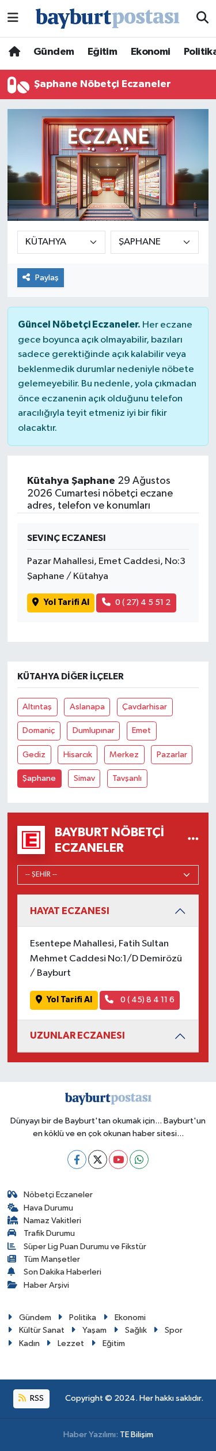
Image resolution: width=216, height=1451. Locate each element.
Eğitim (102, 52)
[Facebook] (76, 1159)
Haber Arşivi (46, 1285)
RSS (36, 1398)
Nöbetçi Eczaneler (58, 1194)
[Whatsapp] (139, 1159)
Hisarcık (77, 754)
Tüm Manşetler (52, 1259)
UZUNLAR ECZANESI (77, 1035)
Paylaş (47, 277)
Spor (174, 1330)
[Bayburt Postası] (108, 18)
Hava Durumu (48, 1208)
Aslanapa (87, 706)
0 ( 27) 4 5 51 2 (142, 602)
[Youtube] (118, 1159)
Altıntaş (37, 706)
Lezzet (71, 1343)
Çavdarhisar (144, 706)
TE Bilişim (136, 1434)
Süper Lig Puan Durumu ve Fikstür (85, 1246)
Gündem (53, 52)
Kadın (29, 1343)
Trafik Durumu (49, 1233)
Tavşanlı (127, 778)
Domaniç (38, 730)
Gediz (34, 754)
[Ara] (202, 18)
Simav (84, 778)
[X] (97, 1159)
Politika (82, 1317)
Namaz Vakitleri (52, 1220)
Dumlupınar (94, 730)
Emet (141, 730)
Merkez (124, 754)
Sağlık (136, 1330)
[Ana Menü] (12, 18)
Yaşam (94, 1330)
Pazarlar (172, 754)
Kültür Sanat (42, 1330)
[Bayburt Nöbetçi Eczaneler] (193, 840)
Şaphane (39, 778)
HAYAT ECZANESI (69, 911)
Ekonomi (150, 52)
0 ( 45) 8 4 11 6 (147, 999)
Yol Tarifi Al (66, 602)
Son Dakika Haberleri (62, 1272)
